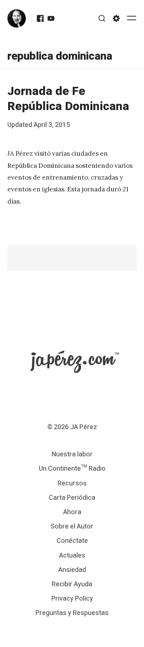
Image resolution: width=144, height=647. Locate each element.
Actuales (72, 556)
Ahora (72, 512)
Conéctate (72, 541)
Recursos (72, 483)
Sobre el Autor (72, 526)
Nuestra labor (72, 454)
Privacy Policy (72, 599)
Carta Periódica (72, 498)
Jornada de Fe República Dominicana (68, 98)
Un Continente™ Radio (72, 469)
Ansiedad (72, 570)
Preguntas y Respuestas (72, 613)
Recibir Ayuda (72, 584)
